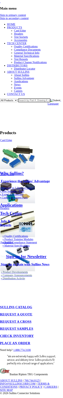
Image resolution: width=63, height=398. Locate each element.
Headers (18, 33)
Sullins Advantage (24, 78)
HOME (11, 24)
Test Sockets (21, 36)
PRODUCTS (14, 27)
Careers (18, 90)
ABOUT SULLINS (18, 71)
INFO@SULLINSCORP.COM (17, 383)
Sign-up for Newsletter (26, 256)
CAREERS (50, 386)
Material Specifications (26, 55)
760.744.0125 (32, 380)
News (17, 84)
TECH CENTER (16, 43)
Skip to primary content (13, 15)
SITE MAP (6, 389)
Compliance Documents (27, 49)
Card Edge (20, 30)
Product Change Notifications (30, 62)
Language (53, 103)
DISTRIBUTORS (17, 65)
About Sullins (21, 75)
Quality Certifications (26, 46)
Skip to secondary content (14, 18)
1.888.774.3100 (22, 349)
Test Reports (21, 59)
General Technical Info (26, 52)
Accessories (20, 40)
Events (18, 87)
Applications (21, 81)
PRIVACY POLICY (30, 386)
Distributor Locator (24, 68)
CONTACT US (16, 94)
